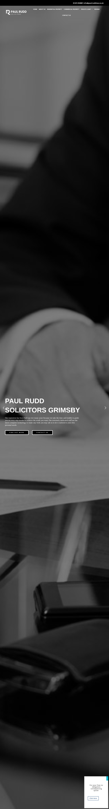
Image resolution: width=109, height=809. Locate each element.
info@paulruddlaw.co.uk (93, 3)
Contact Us (66, 15)
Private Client (86, 9)
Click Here (93, 798)
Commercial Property (71, 9)
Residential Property (54, 9)
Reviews (97, 9)
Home (35, 9)
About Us (42, 9)
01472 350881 (78, 3)
